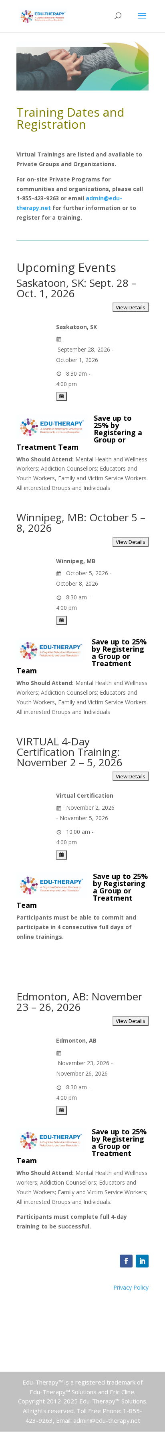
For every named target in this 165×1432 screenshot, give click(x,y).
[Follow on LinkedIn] (142, 1261)
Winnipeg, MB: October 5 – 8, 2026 (80, 522)
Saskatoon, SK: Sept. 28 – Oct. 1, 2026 (76, 288)
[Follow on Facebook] (126, 1261)
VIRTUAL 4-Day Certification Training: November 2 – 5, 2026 (69, 751)
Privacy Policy (131, 1287)
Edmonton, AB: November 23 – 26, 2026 (79, 1001)
